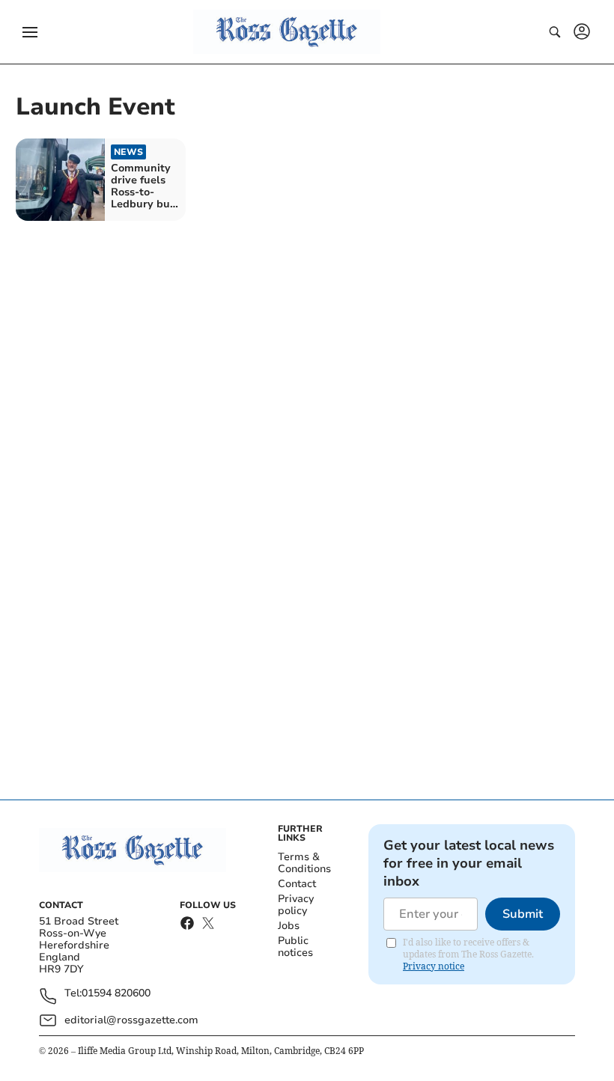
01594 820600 (116, 993)
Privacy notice (433, 966)
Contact (297, 884)
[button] (30, 32)
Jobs (289, 926)
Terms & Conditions (304, 863)
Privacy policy (296, 905)
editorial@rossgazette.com (131, 1020)
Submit (522, 914)
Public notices (295, 947)
